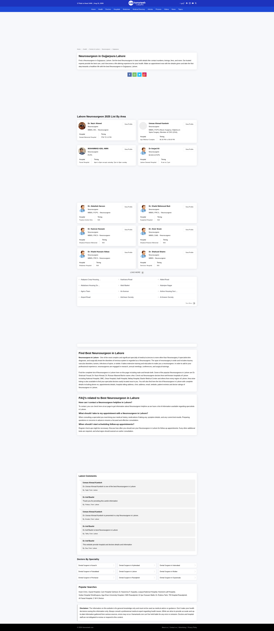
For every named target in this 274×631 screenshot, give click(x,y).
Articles (150, 9)
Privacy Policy (192, 627)
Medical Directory (139, 9)
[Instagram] (190, 3)
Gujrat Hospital (94, 592)
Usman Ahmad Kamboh (159, 123)
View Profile (128, 124)
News (174, 9)
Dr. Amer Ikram (155, 229)
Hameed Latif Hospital (166, 592)
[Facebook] (129, 74)
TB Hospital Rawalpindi (178, 595)
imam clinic (83, 592)
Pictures (158, 9)
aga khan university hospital (112, 595)
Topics (180, 9)
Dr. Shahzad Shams (157, 252)
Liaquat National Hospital (147, 592)
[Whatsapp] (134, 74)
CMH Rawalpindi (131, 595)
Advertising (182, 627)
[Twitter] (139, 74)
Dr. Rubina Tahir (162, 595)
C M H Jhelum (98, 598)
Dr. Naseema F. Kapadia (128, 592)
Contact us (173, 627)
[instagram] (144, 74)
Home (93, 9)
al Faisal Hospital (85, 598)
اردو (182, 3)
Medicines (126, 9)
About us (165, 627)
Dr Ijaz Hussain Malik (146, 595)
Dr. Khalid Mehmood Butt (159, 206)
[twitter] (196, 3)
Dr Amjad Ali (154, 149)
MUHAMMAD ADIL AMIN (98, 149)
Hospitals (117, 9)
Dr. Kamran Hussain (96, 229)
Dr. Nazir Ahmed (95, 123)
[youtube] (193, 3)
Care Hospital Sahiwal (109, 592)
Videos (166, 9)
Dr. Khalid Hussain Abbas (98, 252)
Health (100, 9)
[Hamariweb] (137, 3)
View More (189, 303)
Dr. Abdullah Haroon (96, 206)
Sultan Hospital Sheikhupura (90, 595)
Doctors (108, 9)
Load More (135, 272)
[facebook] (187, 3)
